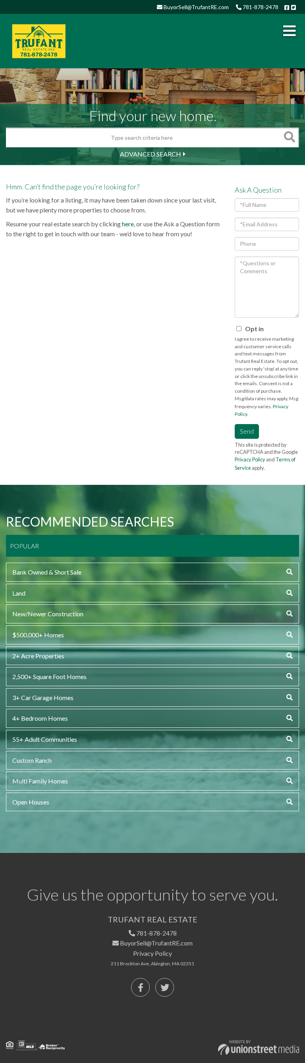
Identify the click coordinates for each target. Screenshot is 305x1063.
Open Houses (30, 802)
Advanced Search (150, 154)
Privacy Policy (250, 459)
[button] (289, 137)
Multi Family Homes (40, 781)
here (128, 224)
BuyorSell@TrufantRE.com (195, 7)
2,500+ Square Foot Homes (49, 676)
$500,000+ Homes (38, 635)
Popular (24, 546)
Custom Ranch (32, 760)
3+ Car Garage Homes (42, 697)
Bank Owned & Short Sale (46, 572)
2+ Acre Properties (38, 656)
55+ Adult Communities (44, 739)
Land (18, 593)
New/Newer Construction (47, 613)
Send (247, 431)
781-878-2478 (259, 7)
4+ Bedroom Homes (40, 718)
